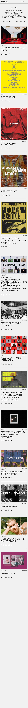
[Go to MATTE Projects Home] (4, 1)
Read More (4, 54)
